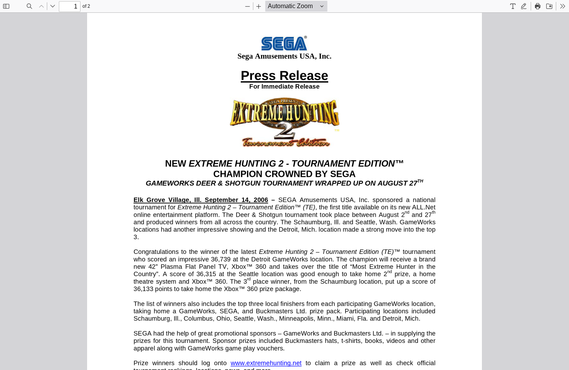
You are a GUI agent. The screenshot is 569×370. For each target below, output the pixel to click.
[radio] (512, 6)
